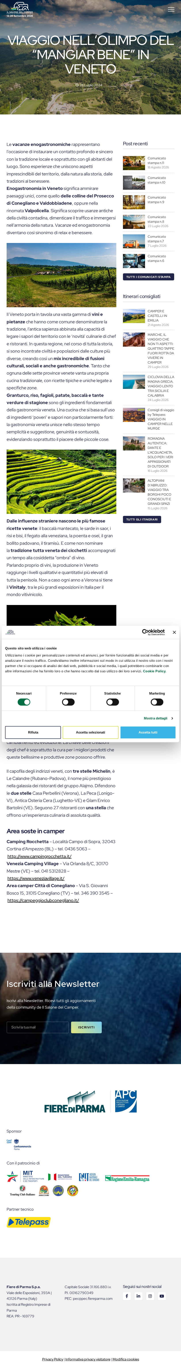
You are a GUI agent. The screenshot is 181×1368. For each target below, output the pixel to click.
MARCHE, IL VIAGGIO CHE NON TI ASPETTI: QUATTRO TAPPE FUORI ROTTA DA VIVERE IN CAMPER (161, 349)
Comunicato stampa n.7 (157, 238)
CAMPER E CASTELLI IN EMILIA (157, 316)
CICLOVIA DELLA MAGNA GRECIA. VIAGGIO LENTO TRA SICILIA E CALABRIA (161, 386)
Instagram (150, 1296)
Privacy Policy (52, 1359)
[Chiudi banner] (174, 632)
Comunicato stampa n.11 (157, 160)
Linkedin (138, 1296)
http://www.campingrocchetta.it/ (40, 856)
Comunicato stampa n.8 (157, 219)
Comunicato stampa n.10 (157, 180)
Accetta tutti (148, 732)
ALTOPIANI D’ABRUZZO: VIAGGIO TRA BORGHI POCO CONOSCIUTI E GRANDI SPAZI (159, 492)
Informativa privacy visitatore (87, 1359)
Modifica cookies (126, 1359)
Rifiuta (33, 732)
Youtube (162, 1296)
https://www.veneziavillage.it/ (36, 878)
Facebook (126, 1296)
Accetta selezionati (90, 732)
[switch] (68, 702)
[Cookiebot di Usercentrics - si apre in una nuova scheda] (145, 632)
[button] (171, 9)
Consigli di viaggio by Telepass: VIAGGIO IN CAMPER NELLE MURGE (161, 419)
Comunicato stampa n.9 (157, 199)
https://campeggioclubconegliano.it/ (43, 900)
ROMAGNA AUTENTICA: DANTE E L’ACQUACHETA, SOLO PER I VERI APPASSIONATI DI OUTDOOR (160, 452)
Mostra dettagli (156, 718)
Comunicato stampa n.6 (157, 258)
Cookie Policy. (154, 671)
